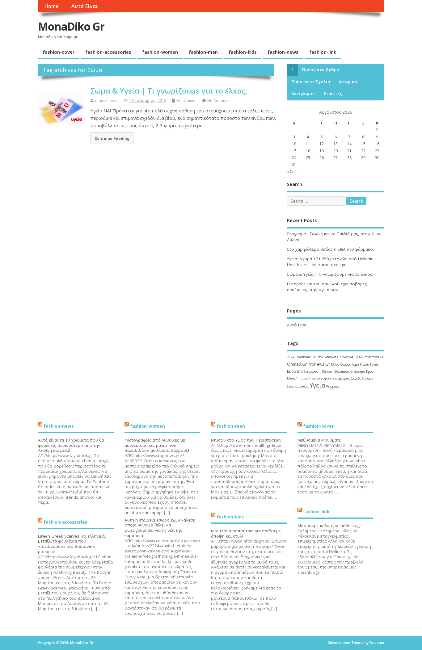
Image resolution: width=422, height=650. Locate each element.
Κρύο (369, 371)
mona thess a (107, 100)
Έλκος (335, 364)
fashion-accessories (108, 52)
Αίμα (355, 364)
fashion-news (283, 52)
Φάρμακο (332, 386)
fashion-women (160, 52)
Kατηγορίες (303, 93)
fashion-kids (243, 52)
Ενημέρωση (186, 100)
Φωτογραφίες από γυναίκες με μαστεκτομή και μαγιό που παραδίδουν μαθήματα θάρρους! (156, 445)
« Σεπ (292, 171)
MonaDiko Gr (71, 26)
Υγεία (317, 385)
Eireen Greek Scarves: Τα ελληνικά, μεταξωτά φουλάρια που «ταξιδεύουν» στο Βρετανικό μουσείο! (72, 543)
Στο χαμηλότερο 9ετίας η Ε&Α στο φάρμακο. (330, 249)
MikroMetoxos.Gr (371, 357)
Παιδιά (303, 378)
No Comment (219, 100)
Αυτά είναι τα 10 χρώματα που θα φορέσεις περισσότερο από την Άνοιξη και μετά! (71, 445)
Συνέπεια (293, 386)
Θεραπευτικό (343, 371)
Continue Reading (112, 138)
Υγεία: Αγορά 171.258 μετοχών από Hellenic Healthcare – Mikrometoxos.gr (330, 261)
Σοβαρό (367, 378)
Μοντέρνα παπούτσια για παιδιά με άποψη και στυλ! (246, 533)
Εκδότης (295, 371)
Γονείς (374, 364)
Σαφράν (326, 378)
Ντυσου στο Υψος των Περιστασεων (246, 440)
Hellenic (317, 357)
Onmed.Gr (297, 364)
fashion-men (203, 52)
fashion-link (322, 52)
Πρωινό (314, 378)
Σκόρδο (356, 378)
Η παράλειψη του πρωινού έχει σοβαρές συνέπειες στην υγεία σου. (327, 286)
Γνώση (364, 364)
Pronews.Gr (319, 364)
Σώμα (305, 386)
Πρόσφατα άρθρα (320, 70)
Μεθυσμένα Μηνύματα (319, 440)
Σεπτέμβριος (341, 378)
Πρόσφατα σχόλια (310, 82)
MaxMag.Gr (350, 357)
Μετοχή (292, 378)
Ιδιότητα (359, 371)
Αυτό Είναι (84, 6)
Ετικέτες (333, 93)
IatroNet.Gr (332, 357)
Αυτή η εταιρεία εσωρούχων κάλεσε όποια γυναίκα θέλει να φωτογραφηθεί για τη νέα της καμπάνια (159, 527)
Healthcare (303, 357)
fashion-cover (58, 52)
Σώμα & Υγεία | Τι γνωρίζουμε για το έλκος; (169, 91)
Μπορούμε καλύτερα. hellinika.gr (329, 525)
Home (51, 6)
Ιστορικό (348, 82)
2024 (290, 357)
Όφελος (345, 364)
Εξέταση (327, 371)
